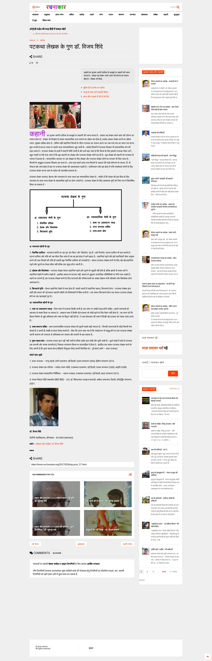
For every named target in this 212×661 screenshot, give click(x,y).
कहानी (166, 14)
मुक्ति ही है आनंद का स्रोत (94, 87)
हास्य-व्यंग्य (59, 14)
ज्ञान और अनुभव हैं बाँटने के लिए (96, 96)
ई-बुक (34, 20)
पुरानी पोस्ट (127, 544)
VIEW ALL (174, 389)
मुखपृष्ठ (91, 648)
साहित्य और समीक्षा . (49, 444)
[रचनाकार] (56, 8)
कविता (71, 14)
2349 (164, 572)
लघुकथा (47, 14)
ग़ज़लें (92, 14)
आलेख (81, 14)
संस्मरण (121, 14)
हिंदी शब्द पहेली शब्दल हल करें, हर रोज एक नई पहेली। (51, 34)
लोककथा (144, 14)
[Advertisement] (160, 45)
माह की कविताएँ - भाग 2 (159, 449)
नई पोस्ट (35, 544)
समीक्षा (155, 14)
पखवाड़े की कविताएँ (157, 132)
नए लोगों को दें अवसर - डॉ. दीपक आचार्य (102, 501)
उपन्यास (132, 14)
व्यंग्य (101, 14)
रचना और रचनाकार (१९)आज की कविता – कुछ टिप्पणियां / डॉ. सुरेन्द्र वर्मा (54, 528)
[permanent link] (37, 62)
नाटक (111, 14)
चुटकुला (176, 14)
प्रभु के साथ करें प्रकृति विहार (95, 92)
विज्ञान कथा (46, 20)
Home (32, 40)
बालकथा (35, 14)
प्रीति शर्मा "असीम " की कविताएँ (162, 549)
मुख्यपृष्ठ (81, 544)
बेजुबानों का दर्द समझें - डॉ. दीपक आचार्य (102, 529)
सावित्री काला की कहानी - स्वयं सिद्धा (164, 155)
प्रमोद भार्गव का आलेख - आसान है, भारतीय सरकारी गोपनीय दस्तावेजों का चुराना (164, 207)
